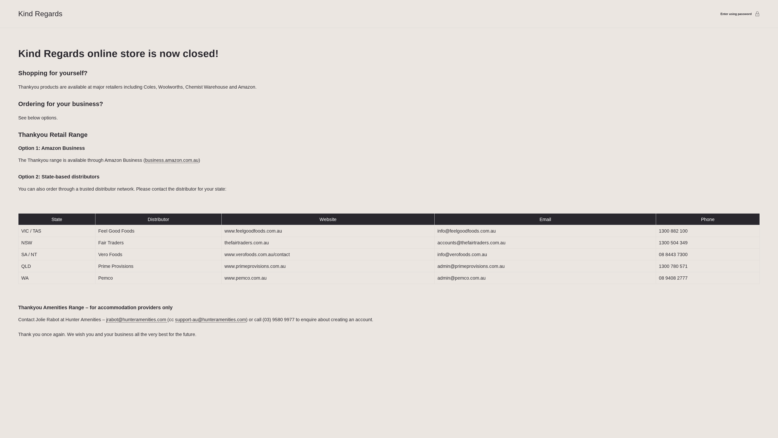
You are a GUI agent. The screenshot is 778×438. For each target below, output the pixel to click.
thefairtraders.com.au (246, 242)
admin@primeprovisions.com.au (471, 266)
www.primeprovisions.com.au (255, 266)
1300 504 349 (673, 242)
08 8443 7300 (673, 254)
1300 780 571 (673, 266)
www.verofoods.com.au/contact (257, 254)
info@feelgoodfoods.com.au (466, 231)
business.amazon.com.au (172, 160)
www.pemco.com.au (245, 278)
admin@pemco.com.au (461, 278)
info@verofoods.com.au (462, 254)
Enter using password (736, 14)
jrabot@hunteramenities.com (136, 319)
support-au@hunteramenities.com (210, 319)
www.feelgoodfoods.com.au (253, 231)
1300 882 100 (673, 231)
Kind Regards (40, 14)
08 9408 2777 (673, 278)
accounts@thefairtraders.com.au (471, 242)
